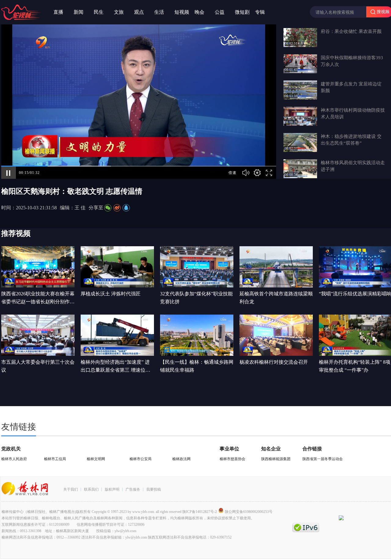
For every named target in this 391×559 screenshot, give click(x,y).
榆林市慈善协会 (232, 459)
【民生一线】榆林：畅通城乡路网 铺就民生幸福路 (196, 366)
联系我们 (91, 489)
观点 (139, 12)
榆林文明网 (96, 459)
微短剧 (242, 12)
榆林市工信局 (55, 459)
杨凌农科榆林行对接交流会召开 (273, 362)
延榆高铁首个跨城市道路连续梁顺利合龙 (276, 297)
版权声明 (112, 489)
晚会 (199, 12)
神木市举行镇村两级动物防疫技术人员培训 (353, 113)
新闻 (78, 12)
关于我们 (70, 489)
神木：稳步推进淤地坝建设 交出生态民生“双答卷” (351, 140)
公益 (220, 12)
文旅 (119, 12)
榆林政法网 (181, 459)
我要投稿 (153, 489)
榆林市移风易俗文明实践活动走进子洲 (353, 166)
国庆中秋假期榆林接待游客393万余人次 (352, 61)
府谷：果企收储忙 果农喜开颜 (351, 31)
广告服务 (133, 489)
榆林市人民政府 (14, 459)
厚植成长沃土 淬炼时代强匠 (111, 293)
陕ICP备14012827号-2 (199, 512)
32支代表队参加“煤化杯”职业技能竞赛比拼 (196, 297)
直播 (58, 12)
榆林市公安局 (141, 459)
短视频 (181, 12)
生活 (159, 12)
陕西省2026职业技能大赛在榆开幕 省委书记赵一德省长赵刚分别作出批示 (38, 298)
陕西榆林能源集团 (276, 459)
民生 (99, 12)
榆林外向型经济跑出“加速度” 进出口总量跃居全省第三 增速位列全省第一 (115, 366)
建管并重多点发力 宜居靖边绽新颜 (351, 87)
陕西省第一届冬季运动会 (322, 459)
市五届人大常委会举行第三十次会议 (38, 366)
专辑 (260, 12)
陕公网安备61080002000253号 (248, 512)
